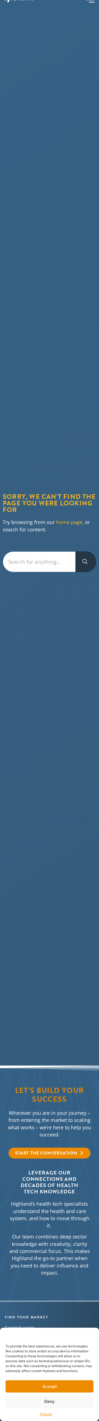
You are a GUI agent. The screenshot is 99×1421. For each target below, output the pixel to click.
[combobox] (39, 561)
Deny (49, 1401)
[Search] (86, 561)
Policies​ (46, 1414)
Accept (49, 1386)
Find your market (26, 1317)
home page (69, 522)
